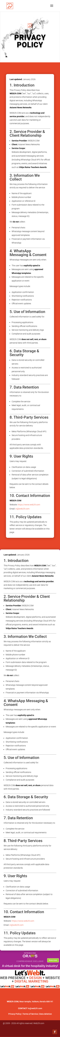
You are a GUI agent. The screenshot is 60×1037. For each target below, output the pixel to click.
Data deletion (45, 1014)
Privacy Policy (14, 1014)
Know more (53, 960)
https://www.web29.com (29, 504)
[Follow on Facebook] (54, 1032)
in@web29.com (22, 509)
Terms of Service (30, 1014)
